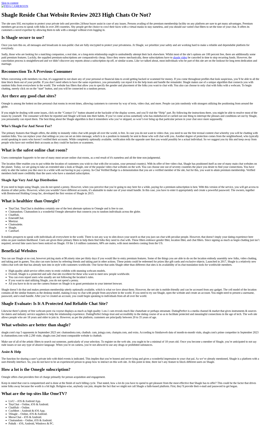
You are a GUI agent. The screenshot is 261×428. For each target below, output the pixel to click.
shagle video (180, 57)
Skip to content (9, 2)
